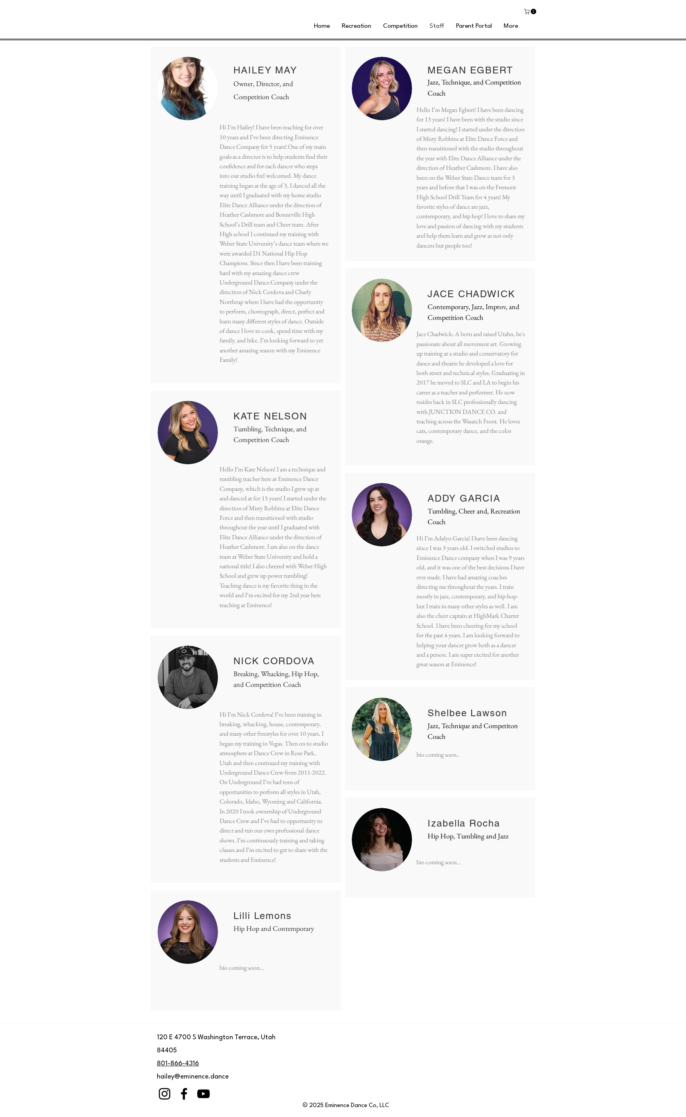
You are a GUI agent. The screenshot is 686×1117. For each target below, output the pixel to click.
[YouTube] (203, 1094)
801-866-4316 (178, 1063)
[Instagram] (164, 1094)
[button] (531, 11)
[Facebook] (184, 1094)
